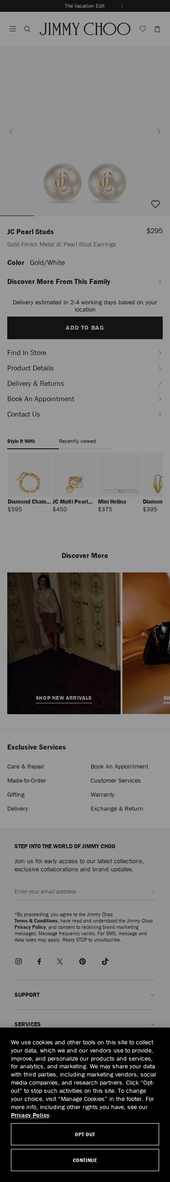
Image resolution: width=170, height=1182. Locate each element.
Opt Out (85, 1134)
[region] (85, 1105)
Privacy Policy (30, 1115)
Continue (85, 1160)
